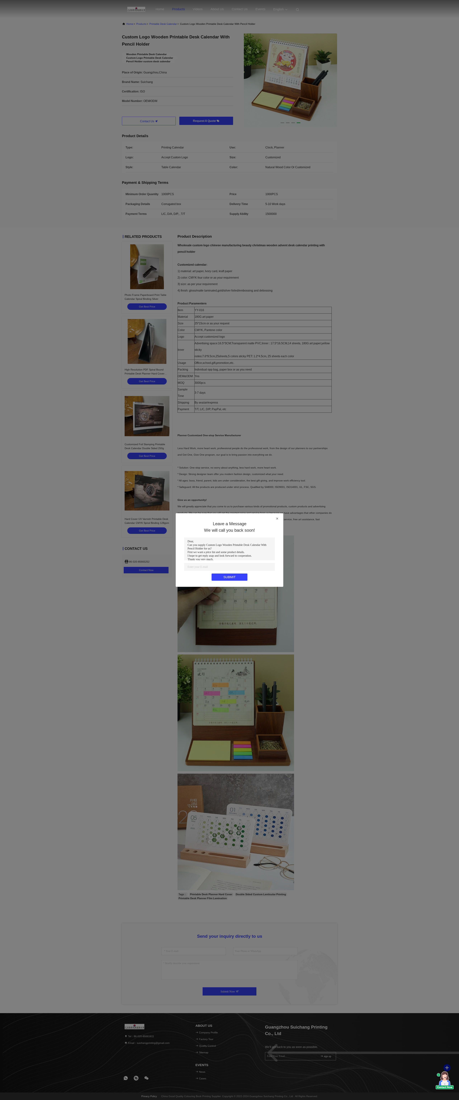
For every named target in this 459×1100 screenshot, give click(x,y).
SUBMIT (229, 577)
